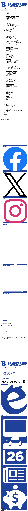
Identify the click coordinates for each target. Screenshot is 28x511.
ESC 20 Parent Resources (11, 75)
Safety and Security (10, 51)
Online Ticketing (11, 36)
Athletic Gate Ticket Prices (11, 72)
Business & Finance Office (11, 41)
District (7, 13)
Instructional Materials (10, 78)
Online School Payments (11, 79)
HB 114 (7, 82)
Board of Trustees (9, 22)
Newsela (7, 96)
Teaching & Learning (10, 55)
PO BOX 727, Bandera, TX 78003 (8, 368)
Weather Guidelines (10, 84)
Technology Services (10, 56)
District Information (10, 23)
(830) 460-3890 (21, 368)
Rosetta (7, 100)
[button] (6, 12)
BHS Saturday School (10, 85)
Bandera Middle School (10, 17)
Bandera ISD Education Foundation (13, 25)
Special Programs (9, 37)
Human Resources (9, 49)
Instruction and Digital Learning (12, 106)
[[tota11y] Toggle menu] (2, 509)
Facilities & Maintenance (11, 45)
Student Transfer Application (12, 86)
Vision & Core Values (10, 24)
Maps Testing (8, 90)
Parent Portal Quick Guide (11, 66)
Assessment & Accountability (12, 40)
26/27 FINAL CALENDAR (8, 325)
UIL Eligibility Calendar (11, 73)
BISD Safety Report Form (11, 62)
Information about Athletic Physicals (13, 77)
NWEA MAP (8, 109)
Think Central (8, 103)
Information (8, 108)
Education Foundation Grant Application (14, 110)
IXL (6, 98)
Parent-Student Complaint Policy (12, 80)
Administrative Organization (11, 28)
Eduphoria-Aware (9, 92)
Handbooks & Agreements (11, 71)
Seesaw (7, 101)
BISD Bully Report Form (11, 61)
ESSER (7, 53)
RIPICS (7, 54)
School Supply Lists (10, 69)
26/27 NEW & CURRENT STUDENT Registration (16, 68)
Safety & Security (9, 63)
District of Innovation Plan (11, 26)
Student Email (9, 93)
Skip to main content (5, 1)
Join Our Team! (9, 29)
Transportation (9, 31)
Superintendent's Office (10, 20)
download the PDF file (5, 338)
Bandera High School (10, 18)
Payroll (7, 50)
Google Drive (8, 94)
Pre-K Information (9, 81)
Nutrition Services (9, 34)
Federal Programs (9, 47)
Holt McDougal (9, 97)
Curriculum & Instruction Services (13, 44)
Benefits (7, 111)
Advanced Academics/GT (11, 38)
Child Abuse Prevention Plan (12, 60)
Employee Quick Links (10, 105)
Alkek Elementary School (11, 14)
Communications (9, 43)
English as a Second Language (12, 48)
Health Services (9, 32)
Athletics (7, 35)
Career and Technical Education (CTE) (14, 42)
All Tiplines (8, 59)
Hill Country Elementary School (12, 16)
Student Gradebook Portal (11, 88)
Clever (7, 91)
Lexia (7, 99)
